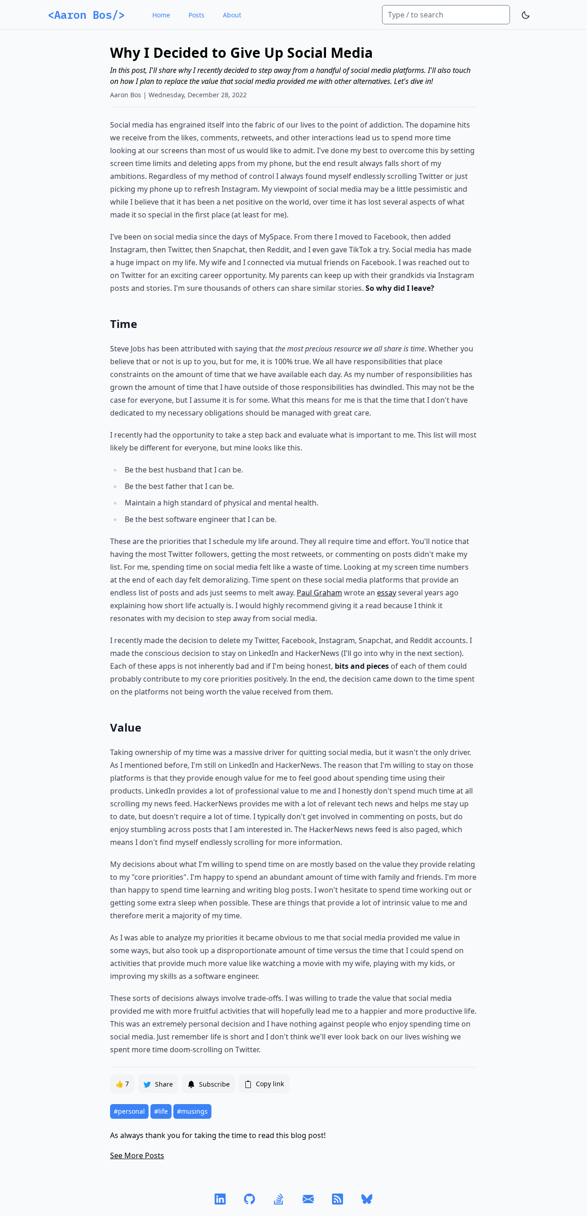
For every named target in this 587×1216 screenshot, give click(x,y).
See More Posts (137, 1155)
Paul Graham (319, 593)
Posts (196, 15)
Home (161, 15)
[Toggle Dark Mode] (525, 15)
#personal (129, 1111)
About (232, 15)
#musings (192, 1111)
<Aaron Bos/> (86, 14)
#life (161, 1111)
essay (386, 593)
